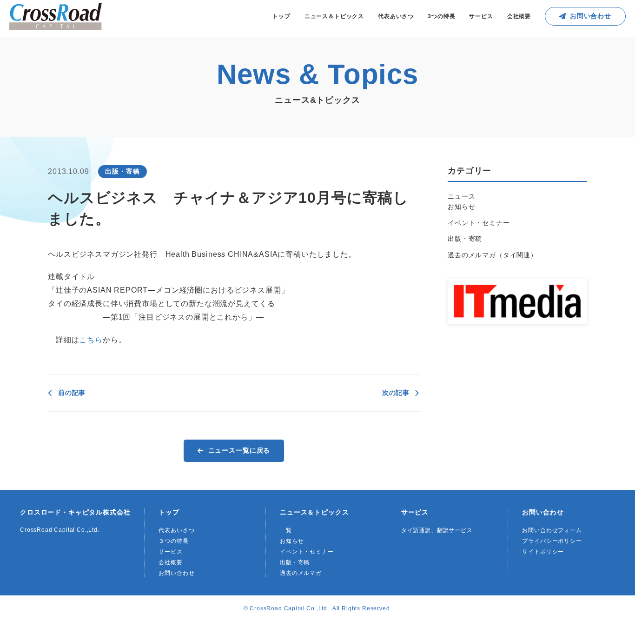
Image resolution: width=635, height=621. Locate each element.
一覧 (286, 530)
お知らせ (461, 206)
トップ (281, 16)
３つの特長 (173, 541)
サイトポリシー (543, 551)
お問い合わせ (590, 16)
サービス (481, 16)
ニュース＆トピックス (334, 16)
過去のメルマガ (301, 573)
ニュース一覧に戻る (239, 450)
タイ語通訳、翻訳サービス (437, 530)
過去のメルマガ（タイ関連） (492, 255)
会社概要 (519, 16)
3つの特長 (441, 16)
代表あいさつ (396, 16)
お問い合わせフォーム (552, 530)
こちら (91, 340)
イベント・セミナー (479, 223)
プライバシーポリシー (552, 541)
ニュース (461, 196)
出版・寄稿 (465, 238)
